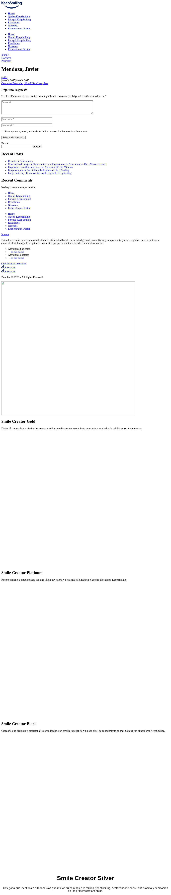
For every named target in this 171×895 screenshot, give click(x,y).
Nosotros (13, 25)
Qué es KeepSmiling (19, 16)
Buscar (5, 143)
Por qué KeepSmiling (19, 19)
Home (11, 13)
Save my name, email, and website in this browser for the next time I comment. (46, 131)
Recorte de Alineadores (20, 161)
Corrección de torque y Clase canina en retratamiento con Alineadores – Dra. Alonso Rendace (57, 164)
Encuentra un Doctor (19, 28)
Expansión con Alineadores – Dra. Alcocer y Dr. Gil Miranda (40, 167)
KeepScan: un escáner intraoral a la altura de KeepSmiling (38, 170)
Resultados (14, 22)
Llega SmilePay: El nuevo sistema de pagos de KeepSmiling (40, 173)
